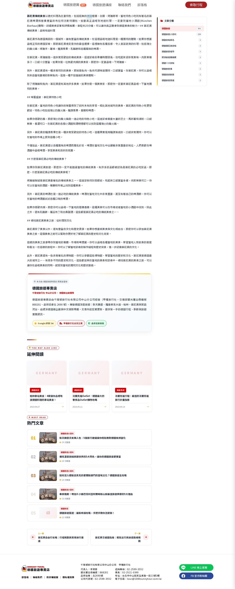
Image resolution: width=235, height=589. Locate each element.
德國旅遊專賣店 (44, 287)
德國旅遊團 (74, 4)
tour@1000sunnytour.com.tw (144, 578)
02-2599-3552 (103, 578)
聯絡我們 (124, 4)
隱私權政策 (68, 577)
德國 (89, 16)
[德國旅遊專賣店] (41, 4)
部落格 (142, 4)
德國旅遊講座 (102, 4)
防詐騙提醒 (52, 577)
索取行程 (196, 4)
